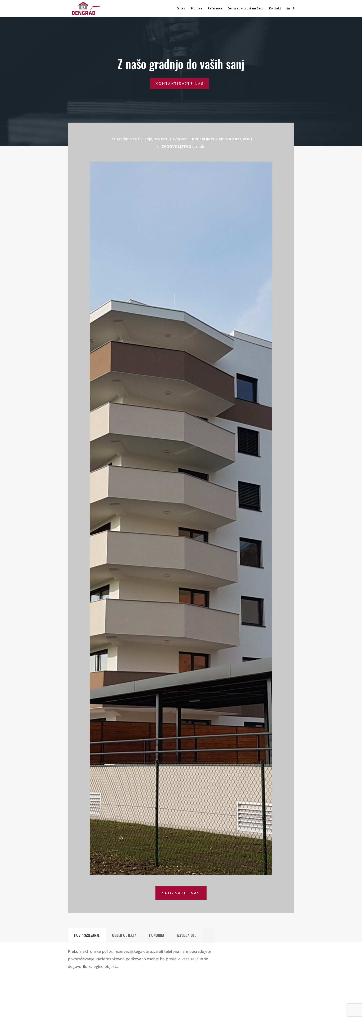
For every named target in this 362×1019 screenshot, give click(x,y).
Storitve (196, 8)
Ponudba (156, 935)
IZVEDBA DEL (186, 935)
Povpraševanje (87, 935)
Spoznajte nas (181, 893)
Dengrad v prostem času (246, 8)
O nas (181, 8)
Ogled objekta (124, 935)
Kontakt (275, 8)
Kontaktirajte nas (179, 84)
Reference (215, 8)
